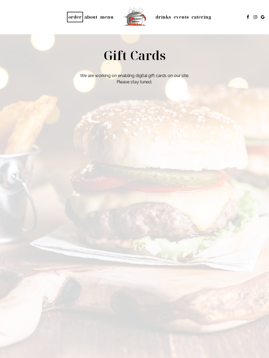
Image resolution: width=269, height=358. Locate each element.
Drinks (163, 17)
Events (181, 17)
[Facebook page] (248, 17)
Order (75, 17)
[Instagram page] (255, 17)
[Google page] (262, 17)
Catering (201, 17)
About (90, 17)
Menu (106, 17)
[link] (134, 17)
